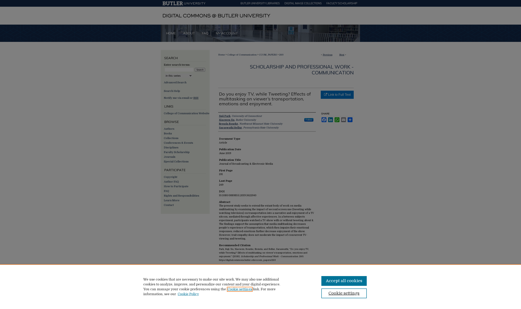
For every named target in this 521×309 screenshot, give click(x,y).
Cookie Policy (188, 294)
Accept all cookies (344, 281)
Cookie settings (240, 289)
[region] (260, 286)
